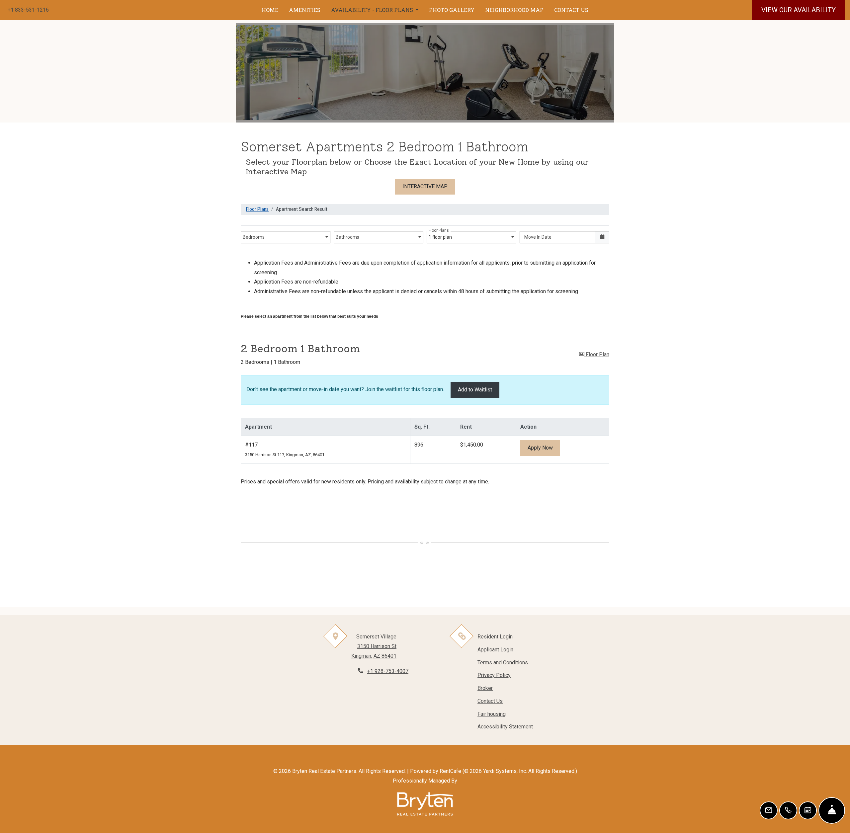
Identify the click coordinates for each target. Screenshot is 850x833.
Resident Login (495, 636)
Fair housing (491, 714)
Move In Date (538, 237)
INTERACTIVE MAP (425, 186)
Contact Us (490, 701)
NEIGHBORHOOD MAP (514, 9)
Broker (485, 688)
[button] (594, 355)
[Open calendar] (602, 237)
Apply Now (544, 447)
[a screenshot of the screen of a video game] (425, 804)
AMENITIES (304, 9)
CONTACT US (571, 9)
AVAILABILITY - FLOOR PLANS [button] (372, 9)
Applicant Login (495, 649)
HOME (270, 9)
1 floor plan (441, 235)
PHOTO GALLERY (451, 9)
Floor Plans (257, 209)
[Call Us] (788, 810)
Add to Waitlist (475, 389)
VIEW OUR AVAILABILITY (798, 10)
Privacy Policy (494, 675)
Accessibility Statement (505, 726)
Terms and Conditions (502, 662)
